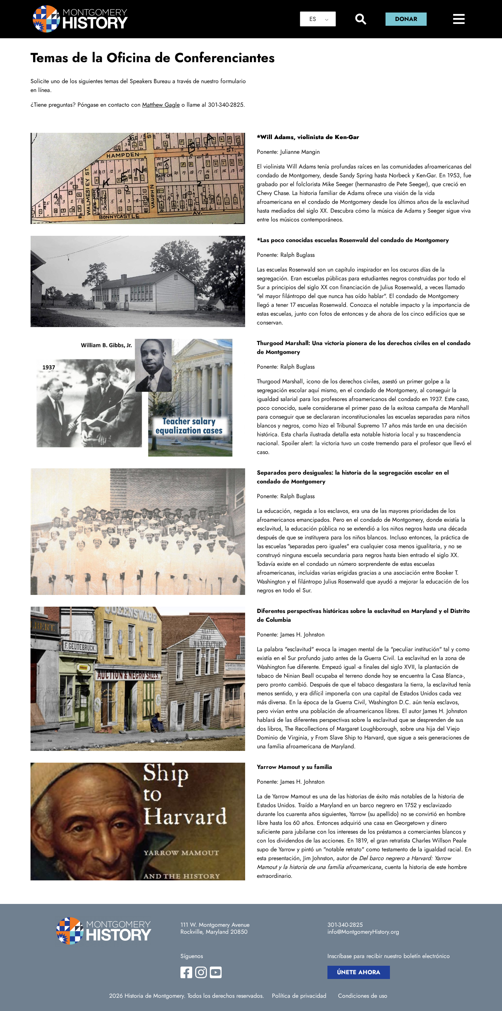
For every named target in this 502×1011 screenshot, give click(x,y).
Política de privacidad (299, 996)
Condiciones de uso (362, 996)
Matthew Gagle (161, 104)
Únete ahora (358, 972)
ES (312, 19)
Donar (406, 19)
